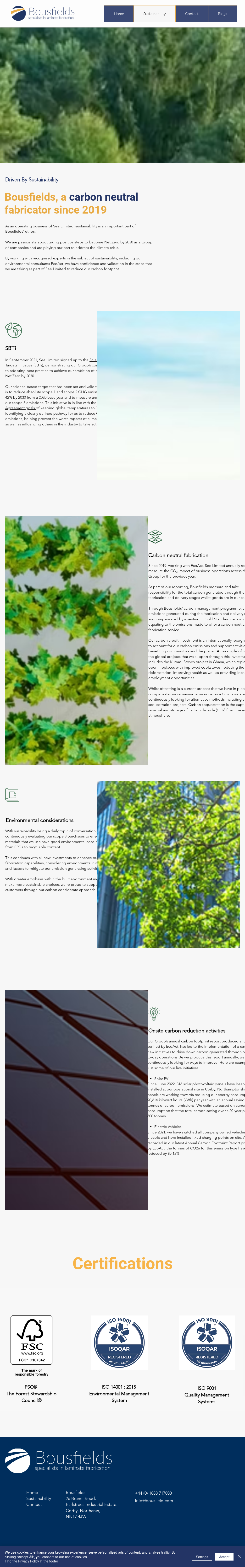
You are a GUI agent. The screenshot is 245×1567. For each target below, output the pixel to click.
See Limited (63, 226)
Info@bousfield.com (154, 1500)
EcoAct (197, 565)
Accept (224, 1556)
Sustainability (38, 1498)
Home (32, 1492)
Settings (202, 1556)
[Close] (239, 1556)
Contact (34, 1504)
